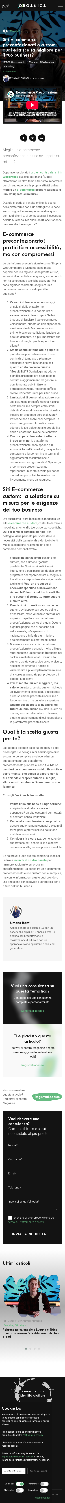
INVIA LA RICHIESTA (29, 1234)
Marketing (9, 66)
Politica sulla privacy (33, 1435)
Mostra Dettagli (42, 1498)
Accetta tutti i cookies (14, 1471)
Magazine (16, 31)
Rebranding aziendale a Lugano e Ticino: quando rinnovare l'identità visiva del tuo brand (31, 1333)
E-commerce (9, 71)
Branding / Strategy (15, 1325)
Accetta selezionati (38, 1471)
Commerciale (18, 62)
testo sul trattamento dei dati (26, 1222)
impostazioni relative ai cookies (18, 1456)
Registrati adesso (47, 1097)
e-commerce (26, 189)
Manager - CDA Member (41, 62)
